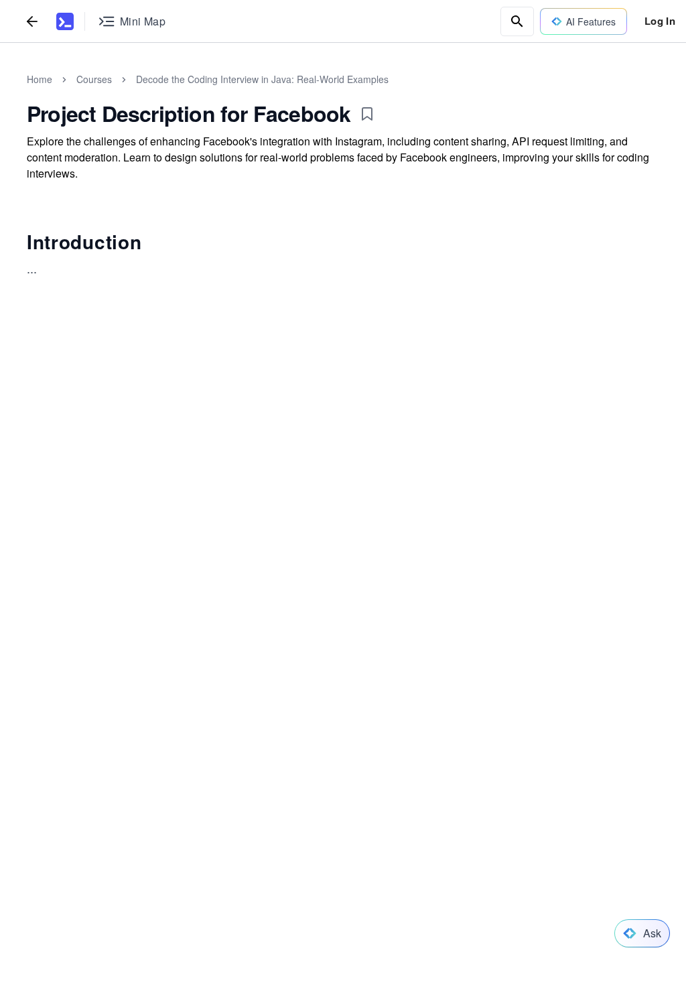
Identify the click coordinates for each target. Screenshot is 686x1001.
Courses (94, 79)
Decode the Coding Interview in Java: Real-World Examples (262, 79)
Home (39, 79)
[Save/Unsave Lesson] (367, 114)
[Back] (32, 21)
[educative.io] (65, 21)
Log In (659, 20)
